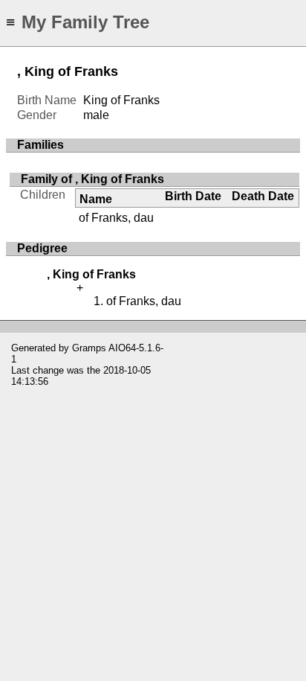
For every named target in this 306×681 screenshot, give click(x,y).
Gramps (89, 348)
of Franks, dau (116, 217)
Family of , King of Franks (92, 179)
